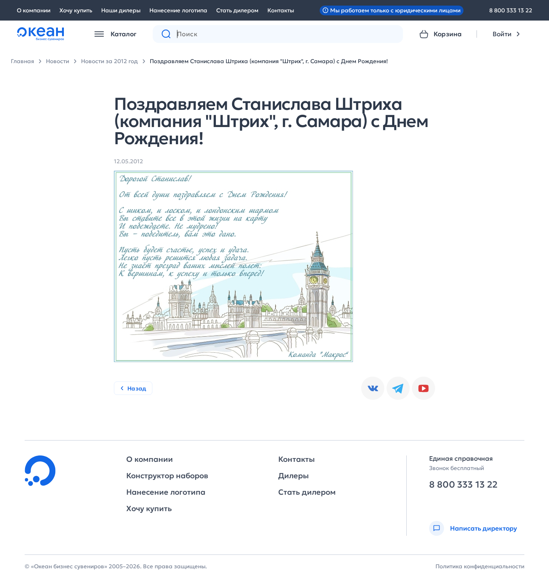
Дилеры (293, 475)
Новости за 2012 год (109, 61)
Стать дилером (237, 10)
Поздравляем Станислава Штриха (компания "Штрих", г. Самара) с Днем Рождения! (269, 61)
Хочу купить (75, 10)
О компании (33, 10)
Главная (22, 61)
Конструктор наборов (167, 475)
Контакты (280, 10)
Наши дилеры (120, 10)
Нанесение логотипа (178, 10)
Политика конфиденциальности (479, 566)
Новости (57, 61)
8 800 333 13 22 (510, 10)
